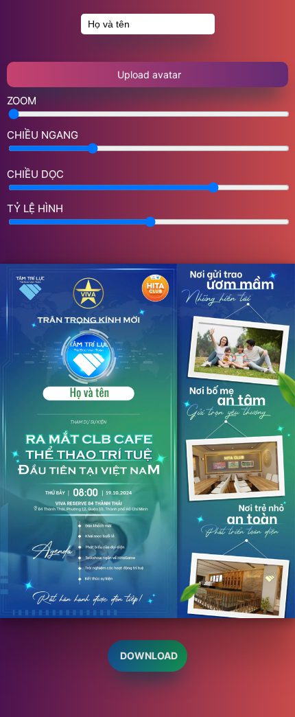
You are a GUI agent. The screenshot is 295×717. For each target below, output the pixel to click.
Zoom (21, 100)
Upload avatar (148, 74)
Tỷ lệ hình (35, 208)
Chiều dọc (35, 174)
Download (148, 655)
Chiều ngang (42, 134)
